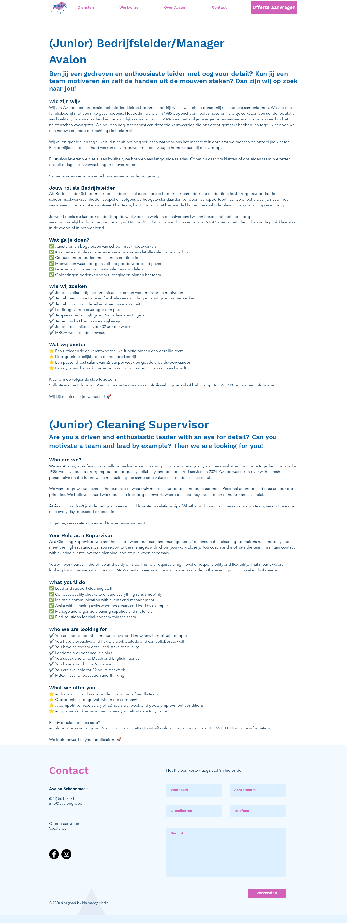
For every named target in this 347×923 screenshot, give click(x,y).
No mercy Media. (95, 902)
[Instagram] (66, 854)
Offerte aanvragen (65, 823)
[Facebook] (54, 854)
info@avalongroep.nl (167, 385)
